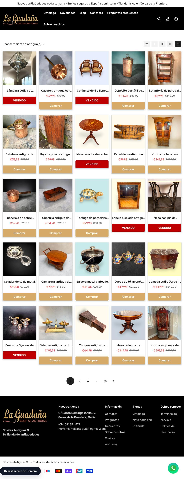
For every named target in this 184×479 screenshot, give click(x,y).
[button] (176, 19)
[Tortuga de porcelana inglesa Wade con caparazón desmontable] (92, 195)
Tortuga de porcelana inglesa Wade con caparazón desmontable (92, 218)
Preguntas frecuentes (122, 13)
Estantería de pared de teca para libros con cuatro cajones (164, 91)
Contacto (96, 13)
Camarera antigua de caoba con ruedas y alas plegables (55, 282)
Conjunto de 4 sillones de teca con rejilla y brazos (92, 91)
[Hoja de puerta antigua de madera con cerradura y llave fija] (55, 132)
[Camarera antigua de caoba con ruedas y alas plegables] (55, 259)
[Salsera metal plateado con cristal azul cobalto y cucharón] (92, 259)
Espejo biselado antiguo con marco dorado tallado (128, 218)
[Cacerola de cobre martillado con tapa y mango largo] (19, 195)
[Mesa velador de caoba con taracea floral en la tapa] (92, 132)
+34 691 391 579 (69, 424)
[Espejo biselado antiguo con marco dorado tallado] (128, 195)
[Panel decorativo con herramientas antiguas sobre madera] (128, 132)
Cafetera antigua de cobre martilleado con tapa (19, 154)
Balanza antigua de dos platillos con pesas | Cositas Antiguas (56, 346)
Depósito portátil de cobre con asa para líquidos (128, 91)
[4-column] (170, 44)
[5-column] (178, 44)
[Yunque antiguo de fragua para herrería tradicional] (92, 323)
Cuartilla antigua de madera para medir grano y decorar (55, 218)
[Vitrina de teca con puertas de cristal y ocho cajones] (164, 132)
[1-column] (147, 44)
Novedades (67, 13)
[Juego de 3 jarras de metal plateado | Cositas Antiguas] (19, 323)
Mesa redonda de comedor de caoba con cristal (128, 346)
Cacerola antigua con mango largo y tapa (55, 91)
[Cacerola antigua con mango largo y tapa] (55, 68)
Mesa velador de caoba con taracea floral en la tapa (92, 154)
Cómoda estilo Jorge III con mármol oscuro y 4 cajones (164, 282)
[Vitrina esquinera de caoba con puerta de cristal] (164, 323)
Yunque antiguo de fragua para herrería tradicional (92, 346)
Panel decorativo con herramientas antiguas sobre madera (128, 154)
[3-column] (162, 44)
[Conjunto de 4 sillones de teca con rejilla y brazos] (92, 68)
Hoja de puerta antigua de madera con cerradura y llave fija (56, 154)
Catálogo (50, 13)
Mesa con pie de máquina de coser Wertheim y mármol (164, 218)
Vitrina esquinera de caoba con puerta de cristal (165, 346)
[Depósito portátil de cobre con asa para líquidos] (128, 68)
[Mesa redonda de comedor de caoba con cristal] (128, 323)
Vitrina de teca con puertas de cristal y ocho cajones (164, 154)
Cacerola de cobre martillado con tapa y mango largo (19, 218)
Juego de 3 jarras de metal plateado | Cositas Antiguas (19, 346)
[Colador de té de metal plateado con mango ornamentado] (19, 259)
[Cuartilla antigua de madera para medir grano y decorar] (55, 195)
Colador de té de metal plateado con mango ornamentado (19, 282)
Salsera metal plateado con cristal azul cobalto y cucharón (92, 282)
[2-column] (154, 44)
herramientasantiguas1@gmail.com (78, 428)
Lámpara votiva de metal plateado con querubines (19, 91)
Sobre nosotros (54, 24)
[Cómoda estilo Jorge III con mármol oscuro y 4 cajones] (164, 259)
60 (105, 381)
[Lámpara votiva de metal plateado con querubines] (19, 68)
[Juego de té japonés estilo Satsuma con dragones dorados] (128, 259)
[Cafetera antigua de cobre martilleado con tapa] (19, 132)
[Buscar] (159, 19)
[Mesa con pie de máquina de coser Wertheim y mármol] (164, 195)
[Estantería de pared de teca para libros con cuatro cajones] (164, 68)
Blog (83, 13)
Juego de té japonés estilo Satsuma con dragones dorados (128, 282)
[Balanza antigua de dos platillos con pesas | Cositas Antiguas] (55, 323)
